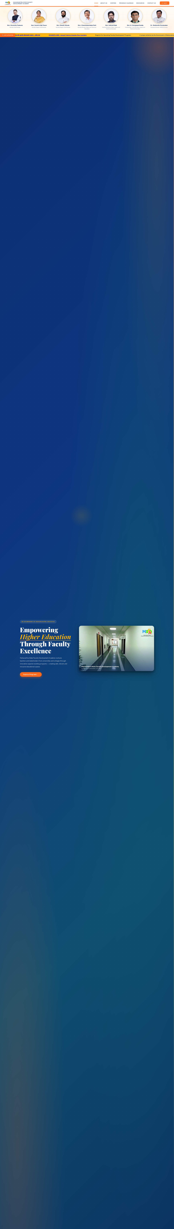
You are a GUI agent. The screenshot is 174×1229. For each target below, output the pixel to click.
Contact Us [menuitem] (151, 3)
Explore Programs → (30, 674)
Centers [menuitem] (113, 3)
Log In (165, 3)
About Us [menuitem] (104, 3)
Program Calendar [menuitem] (126, 3)
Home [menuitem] (96, 3)
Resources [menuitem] (140, 3)
